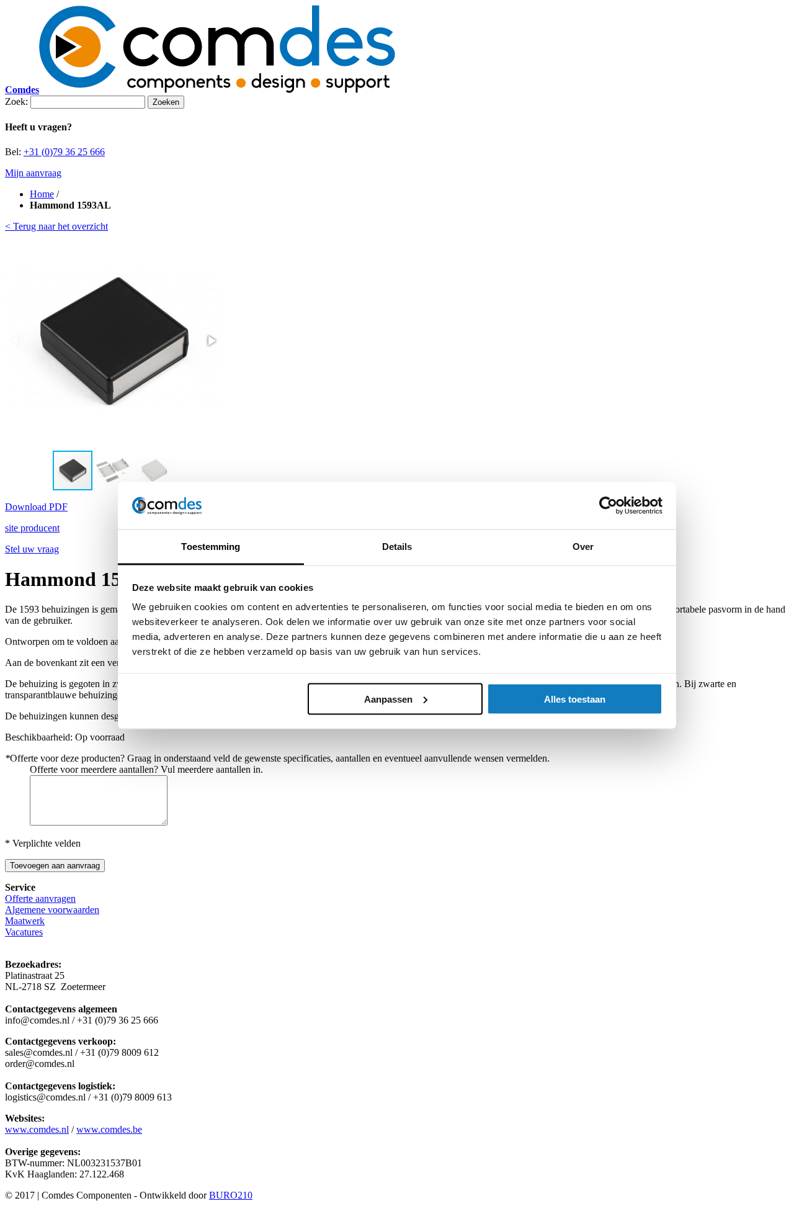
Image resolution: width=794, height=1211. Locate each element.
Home (42, 194)
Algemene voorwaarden (52, 909)
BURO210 (230, 1195)
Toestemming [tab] (210, 546)
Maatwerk (25, 921)
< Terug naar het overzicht (56, 226)
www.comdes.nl (37, 1129)
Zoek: (16, 101)
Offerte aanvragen (40, 898)
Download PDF (36, 507)
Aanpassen (388, 698)
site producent (32, 528)
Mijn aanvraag (33, 173)
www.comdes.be (109, 1129)
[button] (211, 341)
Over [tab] (583, 546)
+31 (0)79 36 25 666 (64, 151)
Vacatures (24, 932)
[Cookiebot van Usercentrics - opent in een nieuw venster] (608, 506)
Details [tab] (397, 546)
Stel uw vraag (32, 549)
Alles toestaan (574, 698)
